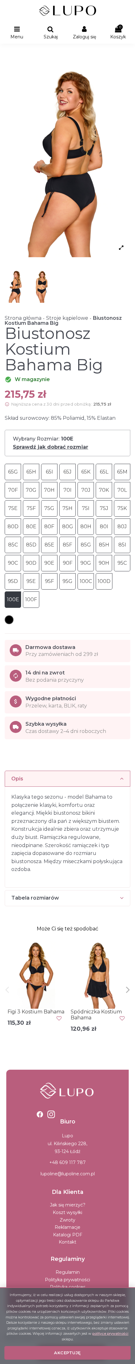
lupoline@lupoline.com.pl (67, 1174)
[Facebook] (40, 1114)
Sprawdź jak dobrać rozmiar (50, 447)
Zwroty (67, 1220)
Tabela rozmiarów (35, 898)
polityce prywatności (110, 1333)
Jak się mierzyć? (67, 1205)
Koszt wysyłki (67, 1212)
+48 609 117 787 (67, 1162)
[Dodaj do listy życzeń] (59, 1018)
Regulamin (68, 1272)
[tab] (67, 779)
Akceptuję (67, 1352)
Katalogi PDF (67, 1235)
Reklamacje (67, 1227)
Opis (17, 779)
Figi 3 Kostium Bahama (36, 1012)
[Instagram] (51, 1114)
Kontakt (67, 1242)
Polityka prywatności (67, 1280)
